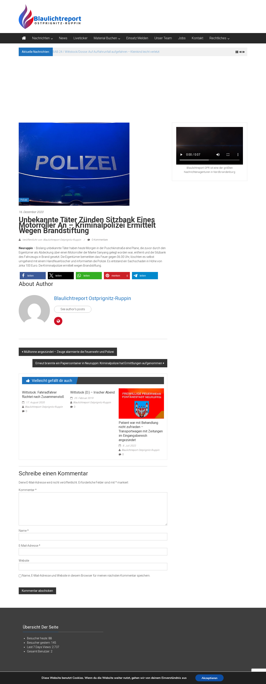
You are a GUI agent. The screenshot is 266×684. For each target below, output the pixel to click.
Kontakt (197, 38)
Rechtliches (217, 38)
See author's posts (72, 309)
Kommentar (28, 490)
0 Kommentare (99, 239)
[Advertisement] (133, 87)
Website (24, 560)
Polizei (23, 199)
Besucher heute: (37, 638)
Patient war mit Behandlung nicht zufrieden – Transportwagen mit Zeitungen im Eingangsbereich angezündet (141, 431)
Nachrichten (41, 38)
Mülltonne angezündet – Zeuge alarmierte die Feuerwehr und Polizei (69, 351)
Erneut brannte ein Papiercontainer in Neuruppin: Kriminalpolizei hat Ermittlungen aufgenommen (99, 363)
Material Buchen (105, 38)
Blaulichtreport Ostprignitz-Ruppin (92, 298)
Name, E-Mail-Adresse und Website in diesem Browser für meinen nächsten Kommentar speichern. (86, 575)
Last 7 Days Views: (39, 647)
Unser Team (163, 38)
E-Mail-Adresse (29, 545)
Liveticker (80, 38)
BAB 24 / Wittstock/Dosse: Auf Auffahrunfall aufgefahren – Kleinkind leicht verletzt (106, 51)
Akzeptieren (209, 678)
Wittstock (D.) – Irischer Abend (92, 392)
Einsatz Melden (137, 38)
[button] (33, 275)
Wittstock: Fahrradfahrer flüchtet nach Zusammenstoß (43, 394)
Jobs (182, 38)
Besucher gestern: (39, 642)
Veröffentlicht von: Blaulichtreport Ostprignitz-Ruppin (52, 239)
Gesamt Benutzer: (39, 651)
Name (24, 530)
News (63, 38)
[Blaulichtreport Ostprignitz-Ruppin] (24, 38)
